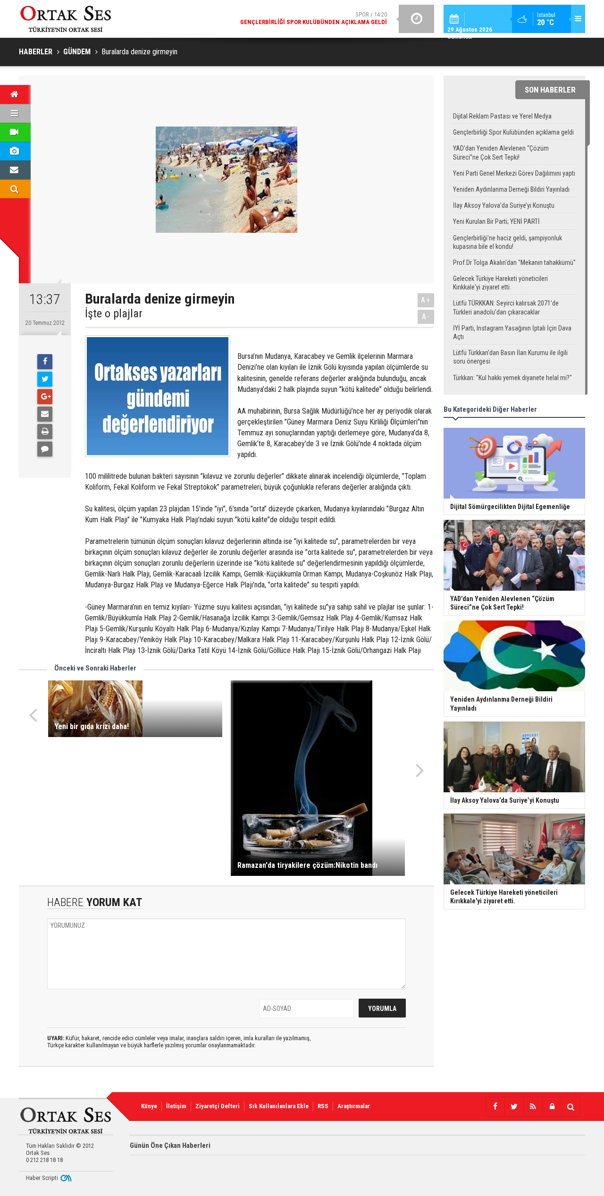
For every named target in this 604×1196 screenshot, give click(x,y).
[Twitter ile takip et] (513, 1107)
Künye (149, 1106)
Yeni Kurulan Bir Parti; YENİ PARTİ (496, 221)
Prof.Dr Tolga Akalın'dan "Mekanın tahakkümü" (514, 262)
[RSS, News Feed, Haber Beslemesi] (532, 1107)
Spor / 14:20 (313, 18)
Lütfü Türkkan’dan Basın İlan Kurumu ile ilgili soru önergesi (510, 357)
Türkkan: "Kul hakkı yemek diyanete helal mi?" (512, 378)
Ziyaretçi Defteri (217, 1106)
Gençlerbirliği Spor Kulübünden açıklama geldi (513, 132)
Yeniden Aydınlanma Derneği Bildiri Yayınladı (511, 189)
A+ (426, 300)
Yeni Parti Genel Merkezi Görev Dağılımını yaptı (514, 173)
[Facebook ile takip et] (495, 1107)
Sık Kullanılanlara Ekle (279, 1106)
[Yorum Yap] (44, 449)
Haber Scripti (42, 1177)
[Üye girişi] (551, 1107)
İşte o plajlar (114, 313)
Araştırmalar (353, 1106)
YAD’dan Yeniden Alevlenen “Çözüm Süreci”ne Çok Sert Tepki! (501, 152)
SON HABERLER (550, 89)
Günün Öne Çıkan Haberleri (170, 1145)
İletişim (176, 1106)
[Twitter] (44, 379)
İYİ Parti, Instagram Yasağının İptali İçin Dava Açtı (512, 332)
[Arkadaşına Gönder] (44, 414)
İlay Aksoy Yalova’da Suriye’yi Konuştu (503, 205)
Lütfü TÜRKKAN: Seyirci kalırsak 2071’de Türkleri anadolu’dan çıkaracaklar (506, 307)
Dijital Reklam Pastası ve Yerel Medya (502, 116)
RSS (323, 1106)
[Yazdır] (44, 431)
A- (426, 316)
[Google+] (44, 396)
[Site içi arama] (570, 1107)
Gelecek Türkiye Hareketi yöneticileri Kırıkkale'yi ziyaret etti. (500, 283)
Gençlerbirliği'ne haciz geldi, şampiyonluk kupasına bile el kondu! (507, 242)
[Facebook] (44, 361)
